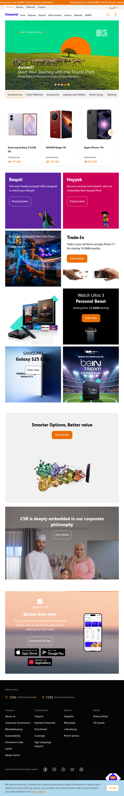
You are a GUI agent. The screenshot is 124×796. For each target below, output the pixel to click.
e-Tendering (70, 729)
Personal (9, 7)
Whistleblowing (13, 729)
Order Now (91, 318)
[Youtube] (72, 769)
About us (10, 716)
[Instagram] (54, 769)
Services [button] (68, 15)
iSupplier (69, 716)
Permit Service (71, 735)
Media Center (12, 755)
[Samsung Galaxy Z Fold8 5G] (23, 136)
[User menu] (115, 14)
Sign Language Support (43, 744)
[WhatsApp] (81, 769)
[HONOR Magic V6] (61, 136)
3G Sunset (99, 722)
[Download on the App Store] (27, 652)
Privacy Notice (38, 791)
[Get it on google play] (53, 652)
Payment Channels (45, 722)
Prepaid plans (77, 201)
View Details (18, 246)
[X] (63, 769)
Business (19, 7)
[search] (108, 14)
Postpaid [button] (32, 15)
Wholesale (30, 7)
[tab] (14, 95)
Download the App (40, 640)
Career (8, 748)
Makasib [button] (78, 15)
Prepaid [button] (42, 15)
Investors (41, 7)
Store (22, 15)
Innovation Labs (14, 742)
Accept (112, 788)
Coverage (40, 735)
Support (39, 716)
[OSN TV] (33, 317)
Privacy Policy (100, 716)
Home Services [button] (55, 15)
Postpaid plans (20, 201)
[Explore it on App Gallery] (40, 662)
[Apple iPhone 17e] (99, 136)
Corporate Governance (17, 722)
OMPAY (88, 15)
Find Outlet (41, 729)
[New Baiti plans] (33, 259)
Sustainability (13, 735)
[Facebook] (45, 769)
